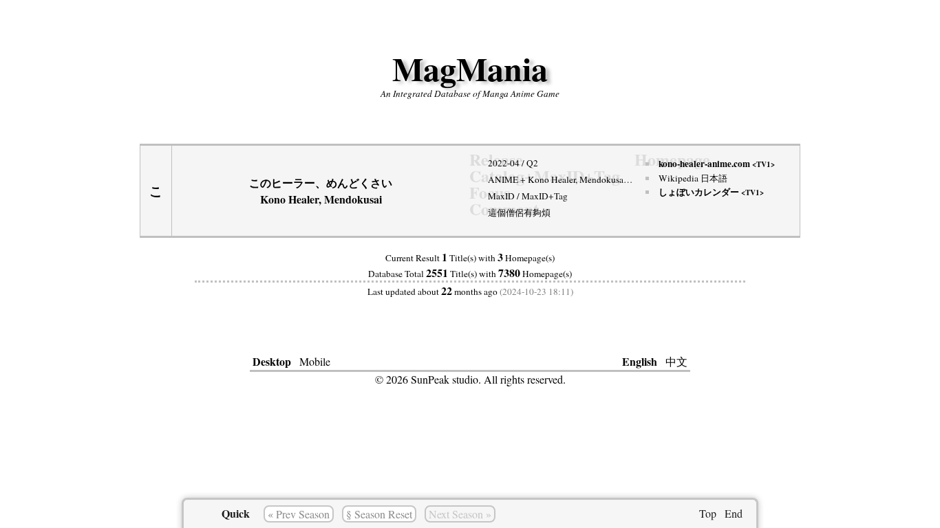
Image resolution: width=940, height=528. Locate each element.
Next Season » (460, 514)
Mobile (314, 361)
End (734, 513)
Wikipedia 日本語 (693, 178)
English (639, 361)
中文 (676, 361)
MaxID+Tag (545, 196)
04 (515, 163)
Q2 (532, 163)
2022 (497, 163)
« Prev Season (299, 514)
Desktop (272, 361)
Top (707, 513)
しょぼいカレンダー (711, 192)
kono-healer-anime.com (717, 163)
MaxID (501, 196)
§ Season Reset (379, 514)
